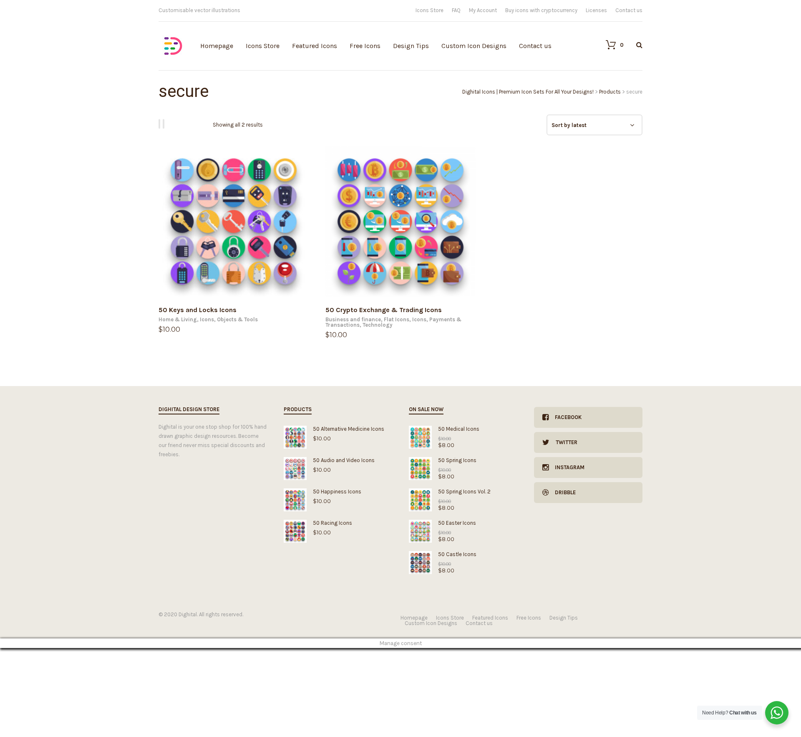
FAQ (456, 10)
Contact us (628, 10)
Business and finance (353, 319)
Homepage (216, 46)
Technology (378, 325)
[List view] (165, 124)
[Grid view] (161, 124)
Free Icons (365, 46)
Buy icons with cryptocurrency (541, 10)
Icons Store (429, 10)
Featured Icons (314, 46)
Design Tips (411, 46)
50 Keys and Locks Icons (198, 310)
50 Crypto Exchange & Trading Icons (383, 310)
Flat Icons (396, 319)
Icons (207, 319)
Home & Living (178, 319)
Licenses (596, 10)
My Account (483, 10)
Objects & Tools (237, 319)
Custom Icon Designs (473, 46)
